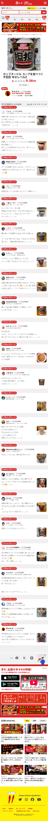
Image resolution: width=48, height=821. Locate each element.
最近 (27, 720)
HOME (4, 808)
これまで (42, 720)
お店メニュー (31, 8)
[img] (2, 3)
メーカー (3, 34)
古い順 (34, 104)
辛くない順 (44, 104)
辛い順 (38, 104)
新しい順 (29, 104)
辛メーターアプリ (20, 808)
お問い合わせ (36, 811)
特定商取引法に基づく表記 (23, 811)
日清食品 (9, 34)
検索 (44, 12)
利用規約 (30, 808)
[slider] (7, 17)
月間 (34, 720)
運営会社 (11, 808)
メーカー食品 (41, 8)
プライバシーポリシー (8, 811)
